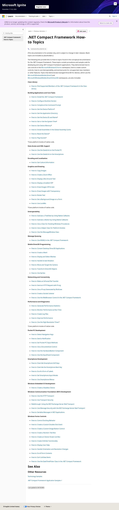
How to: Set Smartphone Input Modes (44, 375)
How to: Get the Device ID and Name (44, 117)
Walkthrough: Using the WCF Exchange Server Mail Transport (52, 404)
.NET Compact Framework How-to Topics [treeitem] (12, 38)
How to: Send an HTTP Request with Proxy (46, 285)
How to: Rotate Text (38, 195)
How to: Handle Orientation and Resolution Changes (49, 449)
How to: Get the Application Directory (44, 113)
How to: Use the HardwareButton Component (47, 351)
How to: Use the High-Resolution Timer (45, 322)
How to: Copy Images (38, 171)
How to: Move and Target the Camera (44, 265)
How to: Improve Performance (42, 318)
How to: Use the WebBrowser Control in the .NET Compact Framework (56, 298)
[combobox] (12, 33)
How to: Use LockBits (38, 203)
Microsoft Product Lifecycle (58, 22)
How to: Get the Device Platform (42, 109)
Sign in (114, 16)
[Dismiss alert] (115, 3)
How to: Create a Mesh (39, 253)
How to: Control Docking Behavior (43, 420)
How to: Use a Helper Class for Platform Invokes (48, 228)
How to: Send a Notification (41, 339)
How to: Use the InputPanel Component (45, 355)
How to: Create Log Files (39, 314)
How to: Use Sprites (38, 273)
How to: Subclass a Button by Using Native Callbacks (49, 220)
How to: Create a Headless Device (43, 388)
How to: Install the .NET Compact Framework (47, 97)
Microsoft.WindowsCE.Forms (51, 67)
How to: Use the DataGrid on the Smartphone (47, 154)
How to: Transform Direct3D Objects (44, 269)
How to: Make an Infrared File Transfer (44, 281)
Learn (30, 31)
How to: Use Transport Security (42, 400)
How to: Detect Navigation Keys (42, 334)
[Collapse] (23, 29)
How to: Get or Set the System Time (43, 121)
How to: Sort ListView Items (41, 457)
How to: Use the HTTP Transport (42, 396)
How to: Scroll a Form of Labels (42, 371)
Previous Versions (39, 31)
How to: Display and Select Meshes (43, 257)
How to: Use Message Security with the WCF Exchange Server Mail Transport (58, 408)
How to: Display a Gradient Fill (41, 183)
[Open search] (110, 16)
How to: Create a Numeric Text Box (43, 433)
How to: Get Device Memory (41, 126)
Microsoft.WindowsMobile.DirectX (40, 75)
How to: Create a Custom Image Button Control (48, 429)
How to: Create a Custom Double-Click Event (46, 425)
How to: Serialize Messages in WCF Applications (48, 412)
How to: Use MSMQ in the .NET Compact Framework (49, 240)
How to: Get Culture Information (42, 162)
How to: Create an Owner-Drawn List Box (45, 437)
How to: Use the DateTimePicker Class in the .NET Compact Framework (56, 461)
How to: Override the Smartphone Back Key (46, 367)
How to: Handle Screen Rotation (42, 261)
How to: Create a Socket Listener (42, 293)
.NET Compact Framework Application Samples (44, 480)
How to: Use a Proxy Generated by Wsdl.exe (46, 289)
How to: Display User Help (40, 445)
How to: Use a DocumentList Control (44, 347)
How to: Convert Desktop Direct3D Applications (48, 248)
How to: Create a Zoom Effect (41, 175)
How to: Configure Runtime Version (43, 101)
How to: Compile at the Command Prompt (46, 105)
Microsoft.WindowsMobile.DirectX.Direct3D (43, 78)
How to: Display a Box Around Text (43, 179)
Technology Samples (35, 476)
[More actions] (89, 31)
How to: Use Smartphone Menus (42, 379)
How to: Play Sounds (38, 138)
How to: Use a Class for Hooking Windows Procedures (50, 224)
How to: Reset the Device (40, 134)
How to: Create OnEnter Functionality (44, 441)
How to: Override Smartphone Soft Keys (45, 363)
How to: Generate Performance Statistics (45, 306)
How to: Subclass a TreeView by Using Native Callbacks (50, 216)
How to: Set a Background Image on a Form (46, 199)
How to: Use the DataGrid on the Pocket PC (46, 150)
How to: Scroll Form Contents (41, 453)
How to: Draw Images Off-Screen (42, 187)
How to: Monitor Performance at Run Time (46, 310)
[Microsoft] (3, 16)
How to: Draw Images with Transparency (45, 191)
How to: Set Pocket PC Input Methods (44, 343)
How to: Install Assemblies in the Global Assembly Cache (51, 130)
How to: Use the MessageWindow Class (45, 232)
